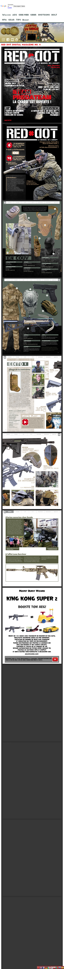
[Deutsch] (46, 967)
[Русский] (59, 967)
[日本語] (51, 967)
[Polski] (54, 967)
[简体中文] (38, 967)
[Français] (43, 967)
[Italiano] (49, 967)
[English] (41, 967)
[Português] (57, 967)
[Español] (62, 967)
